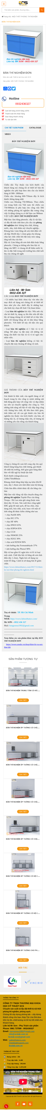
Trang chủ (7, 17)
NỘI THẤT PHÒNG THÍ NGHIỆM (25, 17)
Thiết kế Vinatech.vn (24, 1099)
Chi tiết (23, 700)
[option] (14, 982)
